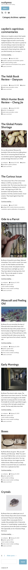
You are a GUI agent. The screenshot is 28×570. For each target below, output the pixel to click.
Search (23, 562)
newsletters (4, 209)
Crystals (6, 492)
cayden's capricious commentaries (11, 60)
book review (6, 87)
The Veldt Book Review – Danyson (12, 78)
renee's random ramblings (7, 286)
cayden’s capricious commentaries (12, 30)
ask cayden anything (8, 62)
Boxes (4, 431)
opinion (21, 60)
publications (14, 209)
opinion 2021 (10, 284)
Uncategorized (10, 110)
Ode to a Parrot (10, 219)
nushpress (6, 2)
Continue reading (10, 55)
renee (4, 288)
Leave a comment (7, 66)
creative (12, 207)
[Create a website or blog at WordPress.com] (7, 568)
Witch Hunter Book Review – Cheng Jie (12, 101)
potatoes (14, 164)
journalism (11, 87)
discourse (16, 207)
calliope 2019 (6, 207)
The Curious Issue (11, 176)
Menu (6, 8)
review (16, 87)
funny (19, 64)
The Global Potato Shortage (11, 125)
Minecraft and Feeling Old (13, 302)
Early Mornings (10, 364)
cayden (15, 62)
